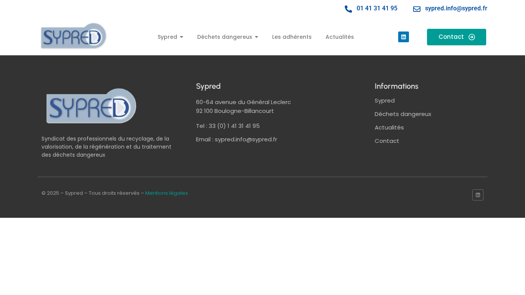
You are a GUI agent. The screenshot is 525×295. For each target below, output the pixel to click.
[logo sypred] (91, 105)
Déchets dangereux (403, 114)
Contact (387, 141)
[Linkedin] (403, 36)
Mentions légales (166, 193)
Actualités (389, 127)
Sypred (385, 100)
